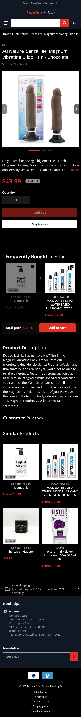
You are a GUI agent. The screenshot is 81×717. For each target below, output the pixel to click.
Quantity (8, 192)
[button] (6, 23)
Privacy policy (40, 696)
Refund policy (40, 692)
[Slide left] (4, 109)
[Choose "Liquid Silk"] (32, 266)
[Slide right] (76, 109)
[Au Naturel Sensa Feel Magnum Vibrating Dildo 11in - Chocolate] (34, 150)
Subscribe (74, 656)
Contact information (40, 710)
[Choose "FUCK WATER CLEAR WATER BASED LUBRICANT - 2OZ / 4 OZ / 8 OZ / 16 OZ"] (72, 266)
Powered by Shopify (52, 686)
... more (73, 170)
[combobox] (38, 23)
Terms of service (41, 701)
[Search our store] (64, 23)
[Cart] (75, 23)
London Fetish (34, 686)
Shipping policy (40, 706)
